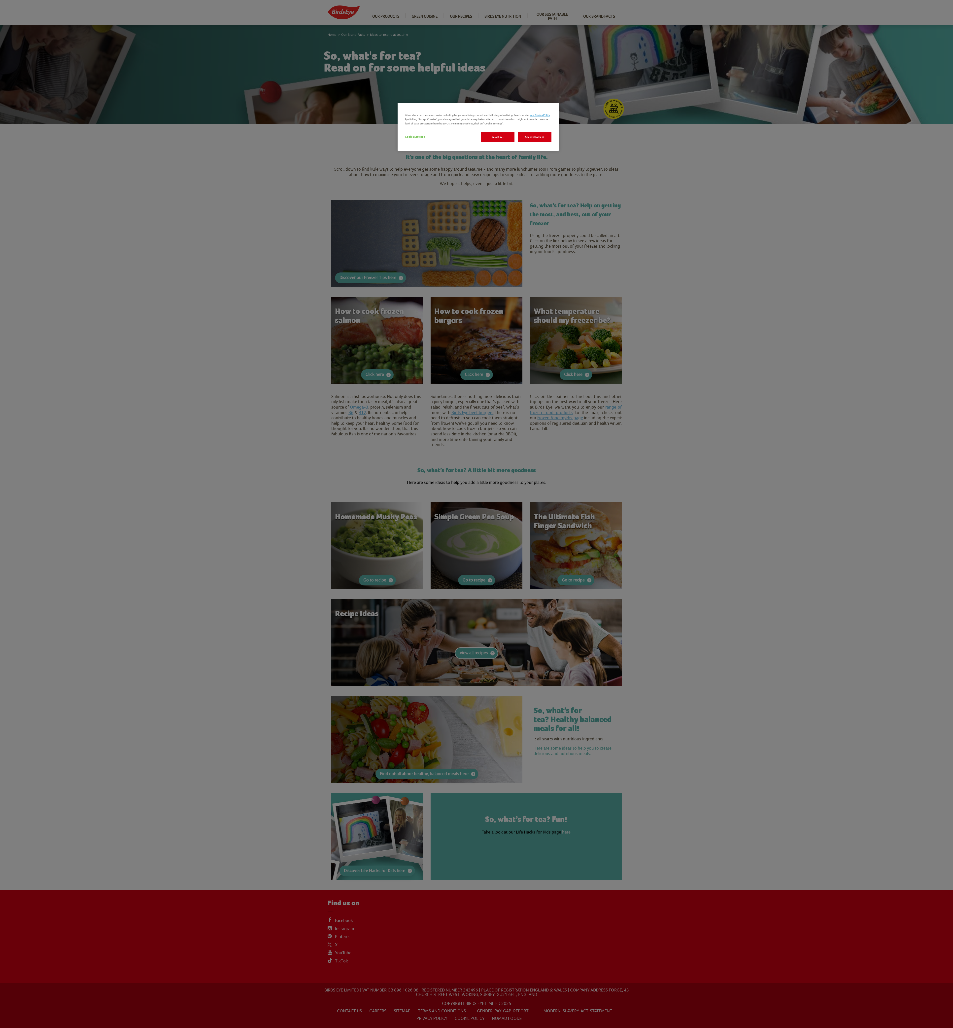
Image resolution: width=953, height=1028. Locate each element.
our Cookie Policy (540, 115)
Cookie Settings (415, 136)
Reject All (498, 137)
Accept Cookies (535, 137)
